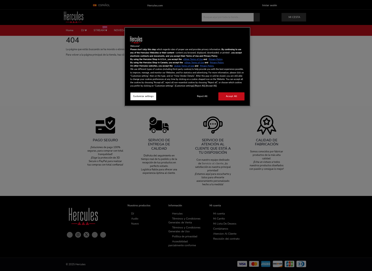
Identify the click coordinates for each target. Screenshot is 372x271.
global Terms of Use (184, 65)
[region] (187, 66)
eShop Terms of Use (193, 59)
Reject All (202, 96)
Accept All (231, 96)
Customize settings (143, 96)
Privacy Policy (215, 59)
